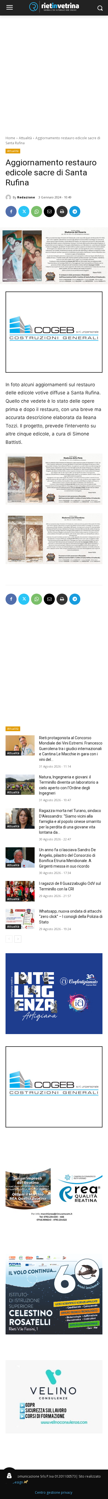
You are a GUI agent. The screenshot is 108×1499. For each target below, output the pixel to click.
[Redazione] (9, 197)
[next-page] (17, 939)
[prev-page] (9, 939)
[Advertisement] (54, 72)
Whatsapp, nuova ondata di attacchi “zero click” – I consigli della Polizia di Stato (70, 916)
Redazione (26, 197)
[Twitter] (23, 211)
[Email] (49, 211)
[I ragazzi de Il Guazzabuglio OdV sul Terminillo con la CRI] (20, 891)
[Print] (62, 211)
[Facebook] (11, 211)
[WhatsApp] (36, 211)
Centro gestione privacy (53, 1492)
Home (10, 138)
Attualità (25, 138)
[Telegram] (74, 211)
